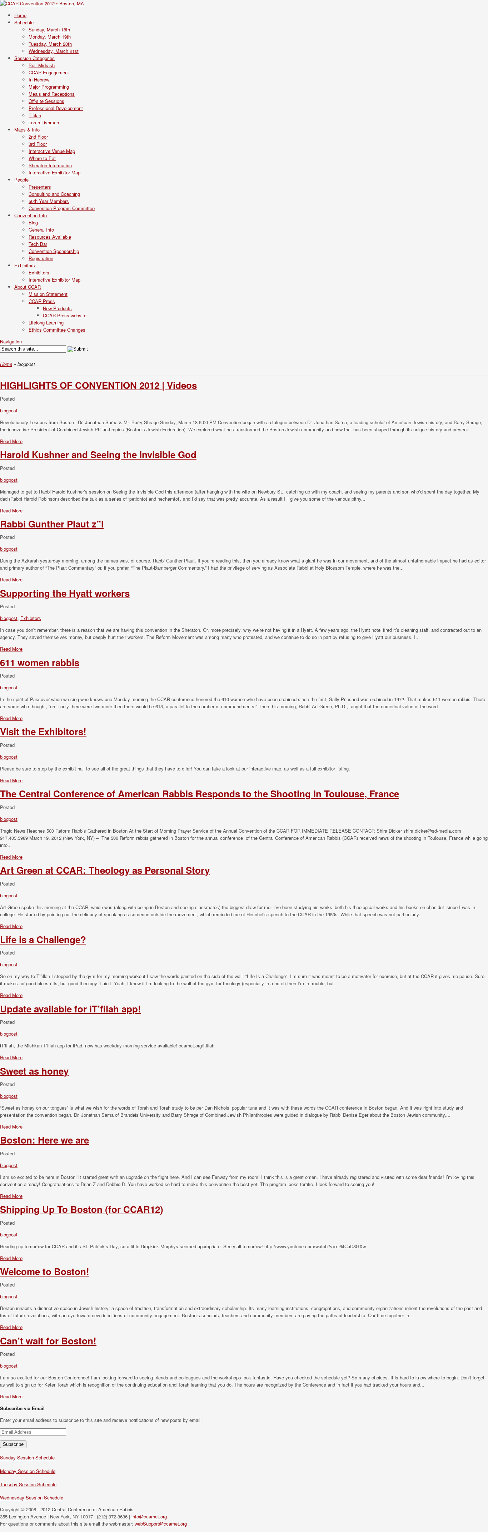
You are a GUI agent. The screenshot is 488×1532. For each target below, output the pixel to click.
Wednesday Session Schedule (31, 1497)
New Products (57, 308)
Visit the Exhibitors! (43, 731)
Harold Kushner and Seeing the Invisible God (98, 454)
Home (20, 15)
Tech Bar (38, 244)
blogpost (9, 410)
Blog (33, 222)
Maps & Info (27, 129)
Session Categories (34, 58)
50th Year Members (49, 201)
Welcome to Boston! (44, 1271)
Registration (41, 258)
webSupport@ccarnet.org (161, 1523)
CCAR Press (42, 301)
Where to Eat (42, 158)
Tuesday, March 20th (50, 43)
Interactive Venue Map (52, 151)
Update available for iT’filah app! (70, 1008)
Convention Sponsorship (54, 251)
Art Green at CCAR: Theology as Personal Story (105, 870)
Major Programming (49, 86)
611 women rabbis (39, 662)
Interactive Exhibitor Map (54, 172)
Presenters (40, 186)
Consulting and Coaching (54, 193)
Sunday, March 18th (49, 29)
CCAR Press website (64, 315)
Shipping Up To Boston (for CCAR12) (81, 1209)
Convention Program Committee (62, 208)
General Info (41, 229)
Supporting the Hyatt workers (65, 593)
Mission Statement (48, 294)
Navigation (11, 341)
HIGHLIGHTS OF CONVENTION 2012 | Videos (98, 385)
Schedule (24, 22)
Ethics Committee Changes (57, 329)
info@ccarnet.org (149, 1516)
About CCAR (27, 286)
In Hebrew (39, 79)
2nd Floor (38, 136)
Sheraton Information (50, 165)
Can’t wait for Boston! (48, 1340)
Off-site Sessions (46, 101)
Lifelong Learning (46, 322)
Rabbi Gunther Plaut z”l (52, 523)
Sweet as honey (34, 1070)
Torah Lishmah (44, 122)
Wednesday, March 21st (54, 51)
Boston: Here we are (44, 1139)
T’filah (35, 115)
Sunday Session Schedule (27, 1457)
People (21, 179)
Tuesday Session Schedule (28, 1484)
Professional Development (56, 108)
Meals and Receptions (52, 93)
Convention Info (30, 215)
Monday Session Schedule (27, 1471)
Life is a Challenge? (43, 939)
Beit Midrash (42, 65)
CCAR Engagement (49, 72)
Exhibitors (24, 265)
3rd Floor (38, 143)
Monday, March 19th (50, 36)
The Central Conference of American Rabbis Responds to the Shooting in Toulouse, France (199, 793)
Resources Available (50, 236)
